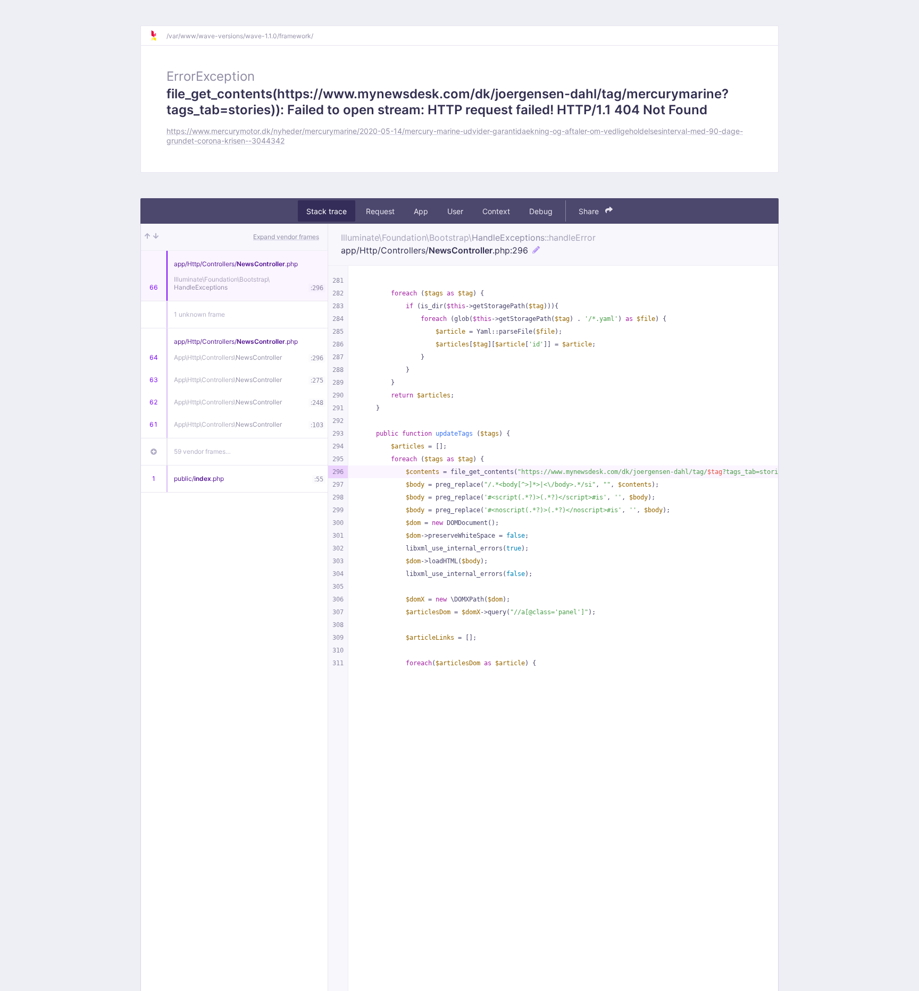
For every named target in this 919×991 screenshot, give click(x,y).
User (455, 210)
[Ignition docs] (157, 35)
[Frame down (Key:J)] (156, 237)
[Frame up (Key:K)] (147, 237)
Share (590, 210)
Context (496, 210)
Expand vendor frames (286, 237)
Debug (541, 210)
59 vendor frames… (202, 451)
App (421, 210)
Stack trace (326, 210)
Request (380, 210)
